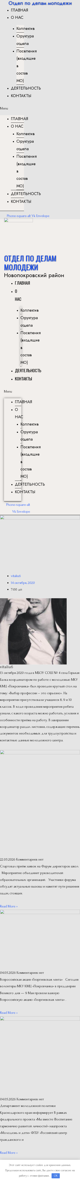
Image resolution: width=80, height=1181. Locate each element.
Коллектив (25, 28)
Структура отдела (25, 39)
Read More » (9, 906)
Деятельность (26, 88)
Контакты (21, 96)
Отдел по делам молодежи (30, 262)
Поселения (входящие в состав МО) (26, 66)
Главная (19, 10)
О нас (17, 17)
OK (56, 1175)
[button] (12, 108)
